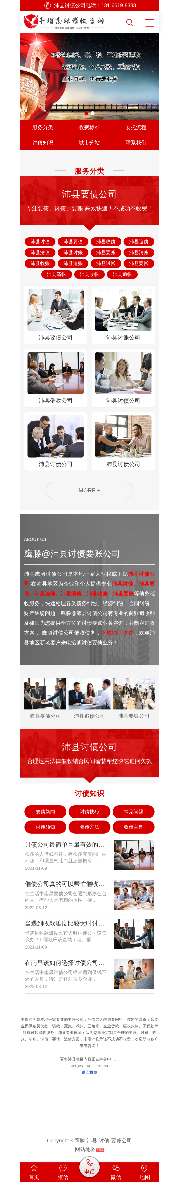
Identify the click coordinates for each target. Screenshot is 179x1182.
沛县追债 (138, 241)
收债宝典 (133, 827)
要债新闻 (45, 811)
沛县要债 (73, 241)
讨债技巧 (89, 811)
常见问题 (133, 811)
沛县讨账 (73, 252)
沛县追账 (73, 263)
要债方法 (89, 827)
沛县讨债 (40, 241)
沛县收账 (40, 263)
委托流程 (136, 127)
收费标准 (89, 127)
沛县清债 (40, 252)
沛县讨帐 (105, 263)
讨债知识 (42, 142)
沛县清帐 (56, 274)
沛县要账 (105, 252)
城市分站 (89, 142)
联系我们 (136, 142)
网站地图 (85, 1149)
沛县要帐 (138, 263)
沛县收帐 (89, 274)
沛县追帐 (122, 274)
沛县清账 (138, 252)
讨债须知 (45, 827)
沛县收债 (105, 241)
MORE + (89, 490)
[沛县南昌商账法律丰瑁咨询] (72, 20)
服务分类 (42, 127)
